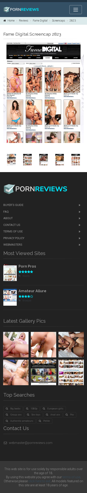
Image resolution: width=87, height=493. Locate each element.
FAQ (6, 211)
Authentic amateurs (21, 420)
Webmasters (12, 244)
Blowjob (27, 300)
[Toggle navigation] (75, 9)
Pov (72, 414)
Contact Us (11, 225)
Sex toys (35, 414)
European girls (55, 408)
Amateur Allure (32, 291)
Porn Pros (27, 266)
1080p (34, 408)
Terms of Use (13, 231)
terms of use (71, 477)
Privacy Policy (13, 238)
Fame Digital (40, 20)
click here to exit (39, 481)
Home (11, 20)
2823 (73, 20)
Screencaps (58, 20)
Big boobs (15, 408)
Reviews (23, 20)
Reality (26, 276)
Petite (46, 420)
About (8, 218)
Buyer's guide (13, 205)
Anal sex (55, 414)
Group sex (15, 414)
